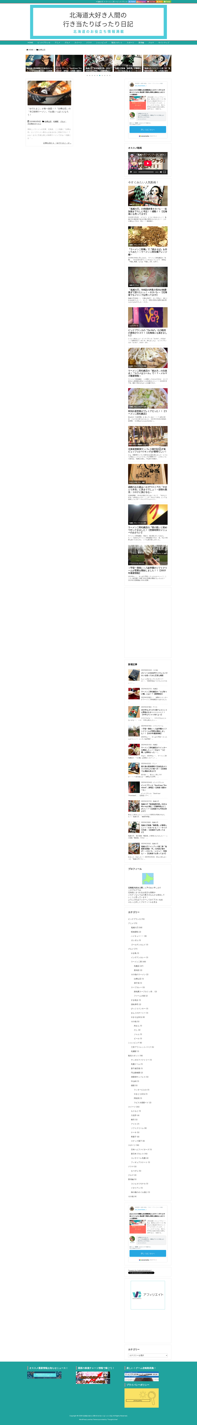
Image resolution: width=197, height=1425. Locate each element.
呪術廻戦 (136, 932)
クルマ (132, 1175)
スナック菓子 (138, 1141)
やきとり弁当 (141, 1094)
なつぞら (136, 1171)
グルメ (62, 121)
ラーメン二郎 (110, 2)
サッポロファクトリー (141, 1060)
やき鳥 (135, 953)
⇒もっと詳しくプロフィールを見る (142, 902)
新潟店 (138, 970)
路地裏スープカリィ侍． (145, 992)
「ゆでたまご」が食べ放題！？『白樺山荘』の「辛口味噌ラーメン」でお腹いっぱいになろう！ (49, 111)
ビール (138, 1038)
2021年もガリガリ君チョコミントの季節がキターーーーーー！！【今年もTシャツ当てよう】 (154, 712)
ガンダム (136, 940)
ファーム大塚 (141, 996)
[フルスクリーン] (164, 172)
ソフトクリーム (139, 1128)
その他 (135, 1021)
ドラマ (132, 1166)
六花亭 (135, 1115)
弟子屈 (138, 983)
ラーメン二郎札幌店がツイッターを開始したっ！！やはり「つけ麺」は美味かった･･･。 (154, 750)
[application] (148, 163)
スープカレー (138, 987)
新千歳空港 (137, 1068)
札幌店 (138, 966)
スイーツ (134, 1107)
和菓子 (135, 1137)
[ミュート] (161, 172)
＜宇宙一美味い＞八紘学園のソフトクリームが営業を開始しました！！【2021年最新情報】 (154, 731)
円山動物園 (137, 1073)
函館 (134, 1085)
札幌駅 (55, 121)
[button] (29, 63)
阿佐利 (138, 1098)
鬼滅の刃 (100, 2)
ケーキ (135, 1132)
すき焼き (136, 1000)
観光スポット (135, 1056)
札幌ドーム (137, 1064)
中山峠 (135, 1081)
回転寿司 (136, 1004)
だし (137, 1030)
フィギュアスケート (140, 1162)
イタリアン (137, 1188)
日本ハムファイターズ (141, 1149)
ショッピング (135, 1043)
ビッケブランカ (122, 2)
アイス (135, 1124)
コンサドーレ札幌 (140, 1158)
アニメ (132, 923)
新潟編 (132, 1179)
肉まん (138, 1026)
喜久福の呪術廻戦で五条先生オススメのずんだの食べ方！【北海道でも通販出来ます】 (154, 768)
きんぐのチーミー (139, 1013)
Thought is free (112, 1419)
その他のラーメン (34, 124)
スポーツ (133, 1145)
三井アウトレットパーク (142, 1047)
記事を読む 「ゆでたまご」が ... (57, 143)
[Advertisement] (147, 606)
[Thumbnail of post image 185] (49, 93)
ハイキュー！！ (139, 936)
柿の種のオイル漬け (140, 1192)
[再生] (131, 172)
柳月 (134, 1120)
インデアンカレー (139, 957)
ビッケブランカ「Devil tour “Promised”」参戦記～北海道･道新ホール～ (154, 787)
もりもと (136, 1111)
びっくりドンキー (139, 1009)
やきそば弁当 (138, 1017)
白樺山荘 (48, 121)
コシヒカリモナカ (139, 1184)
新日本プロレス (139, 1154)
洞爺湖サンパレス (140, 1077)
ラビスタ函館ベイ (142, 1102)
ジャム (138, 1034)
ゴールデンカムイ (139, 945)
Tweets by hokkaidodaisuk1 (140, 1270)
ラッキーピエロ (141, 1090)
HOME (31, 50)
